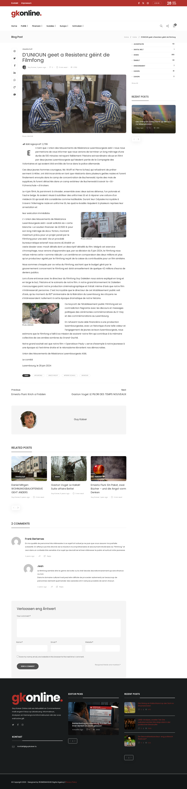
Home (14, 26)
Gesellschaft (27, 49)
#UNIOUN (85, 375)
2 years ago (41, 67)
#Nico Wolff (53, 375)
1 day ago (139, 128)
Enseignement (154, 66)
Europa (63, 26)
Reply (49, 556)
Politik (23, 26)
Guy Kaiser (32, 67)
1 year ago (104, 497)
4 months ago (77, 730)
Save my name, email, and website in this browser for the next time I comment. (51, 657)
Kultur (135, 37)
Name (19, 642)
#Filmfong (38, 375)
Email (54, 642)
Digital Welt (154, 49)
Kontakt (14, 3)
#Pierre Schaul (69, 375)
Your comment (24, 616)
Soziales (50, 26)
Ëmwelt (154, 60)
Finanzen (36, 26)
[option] (29, 477)
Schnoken (77, 26)
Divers (57, 477)
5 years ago (25, 497)
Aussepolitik (154, 44)
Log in (156, 3)
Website (89, 642)
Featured (98, 477)
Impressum (26, 3)
